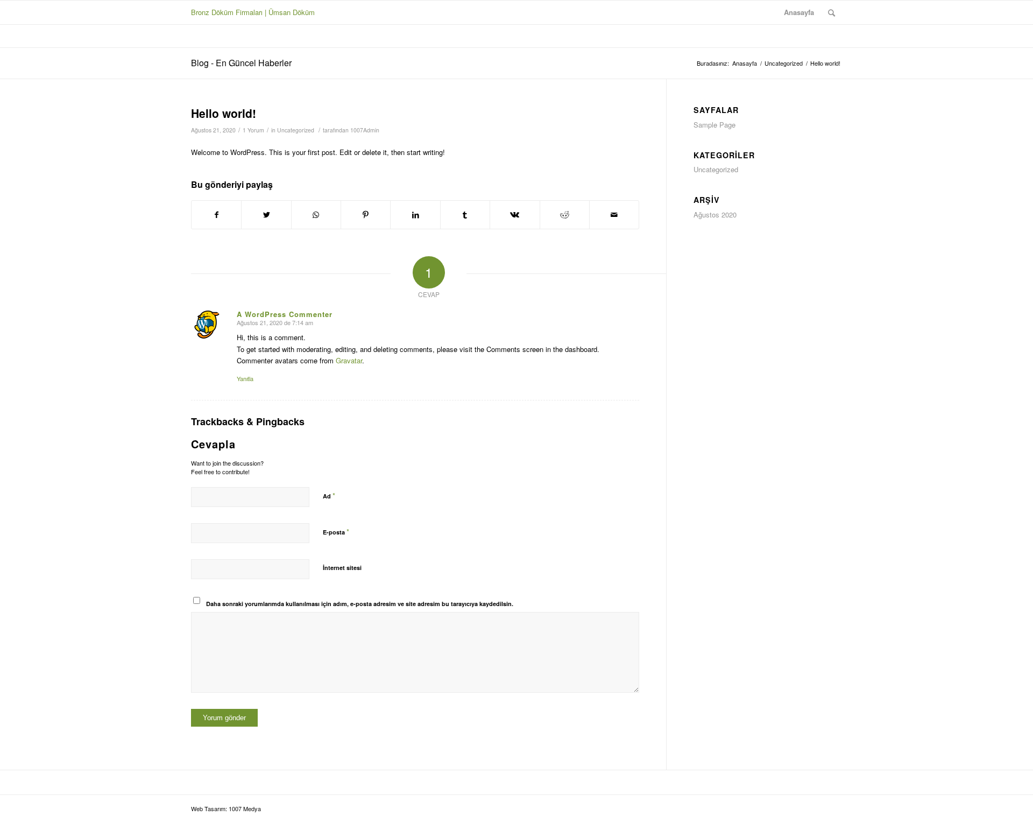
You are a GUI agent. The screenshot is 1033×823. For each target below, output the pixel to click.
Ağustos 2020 (715, 214)
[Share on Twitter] (266, 215)
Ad (329, 495)
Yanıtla (245, 378)
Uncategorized (295, 130)
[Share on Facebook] (216, 215)
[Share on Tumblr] (465, 215)
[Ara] (831, 12)
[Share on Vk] (514, 215)
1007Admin (364, 130)
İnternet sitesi (342, 568)
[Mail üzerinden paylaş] (614, 215)
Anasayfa (799, 12)
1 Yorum (253, 130)
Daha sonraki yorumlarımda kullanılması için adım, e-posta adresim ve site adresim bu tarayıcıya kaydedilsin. (359, 604)
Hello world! (223, 113)
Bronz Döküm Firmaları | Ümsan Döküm (253, 12)
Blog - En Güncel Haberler (241, 63)
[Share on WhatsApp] (316, 215)
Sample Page (714, 124)
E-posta (336, 531)
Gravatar (349, 360)
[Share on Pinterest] (365, 215)
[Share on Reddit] (564, 215)
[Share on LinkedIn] (415, 215)
